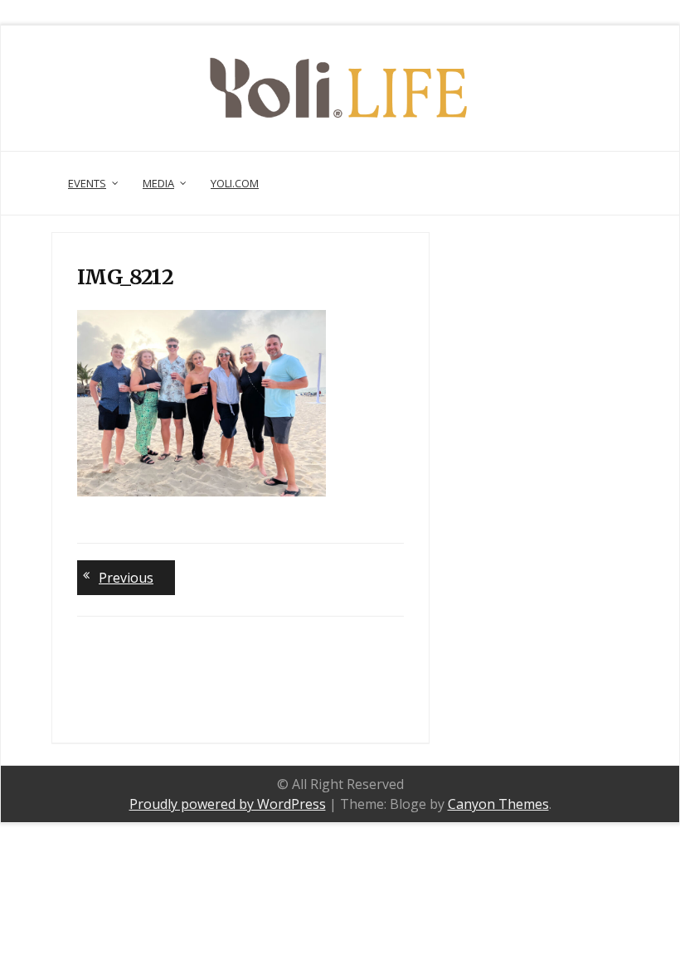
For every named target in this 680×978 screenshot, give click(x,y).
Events (87, 183)
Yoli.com (235, 183)
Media (158, 183)
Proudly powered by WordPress (227, 804)
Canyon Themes (498, 804)
